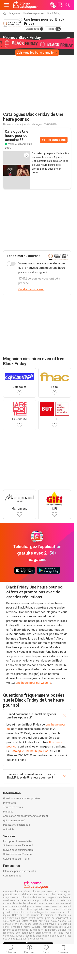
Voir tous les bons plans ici (35, 52)
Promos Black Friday (22, 39)
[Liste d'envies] (60, 5)
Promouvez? (10, 802)
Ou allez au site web (31, 289)
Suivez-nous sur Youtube (17, 854)
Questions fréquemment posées (21, 798)
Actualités (8, 829)
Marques (8, 811)
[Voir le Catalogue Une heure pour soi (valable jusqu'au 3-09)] (16, 170)
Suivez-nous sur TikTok (16, 858)
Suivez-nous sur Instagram (18, 849)
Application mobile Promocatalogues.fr (25, 815)
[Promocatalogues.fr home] (25, 5)
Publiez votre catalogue (16, 824)
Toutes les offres (13, 807)
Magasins (14, 13)
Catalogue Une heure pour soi (29, 751)
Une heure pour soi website (33, 682)
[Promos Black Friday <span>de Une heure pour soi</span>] (68, 39)
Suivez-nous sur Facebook (18, 845)
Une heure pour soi (33, 13)
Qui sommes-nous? (14, 820)
